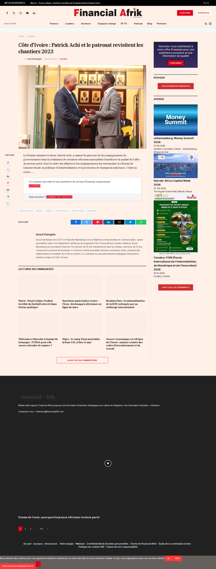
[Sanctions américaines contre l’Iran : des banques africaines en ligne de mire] (82, 286)
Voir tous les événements (176, 287)
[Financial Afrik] (108, 13)
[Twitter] (8, 169)
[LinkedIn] (8, 176)
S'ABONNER (185, 13)
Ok (168, 558)
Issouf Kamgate (35, 59)
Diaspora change (107, 23)
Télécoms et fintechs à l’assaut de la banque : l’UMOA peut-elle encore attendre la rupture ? (38, 342)
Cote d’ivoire (62, 211)
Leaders (69, 23)
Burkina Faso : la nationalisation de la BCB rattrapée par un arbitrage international (125, 304)
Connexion (203, 13)
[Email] (8, 190)
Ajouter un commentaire (82, 360)
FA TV (124, 23)
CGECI (49, 211)
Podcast (138, 23)
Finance (54, 23)
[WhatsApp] (8, 203)
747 (41, 529)
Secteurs (86, 23)
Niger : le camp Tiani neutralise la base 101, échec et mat (81, 341)
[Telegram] (8, 196)
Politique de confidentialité (17, 566)
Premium (161, 23)
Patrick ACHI (78, 211)
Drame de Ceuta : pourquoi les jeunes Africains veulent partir (59, 517)
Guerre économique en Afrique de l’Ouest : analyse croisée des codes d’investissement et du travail (124, 344)
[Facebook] (8, 163)
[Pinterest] (8, 183)
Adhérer (34, 185)
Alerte (39, 211)
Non (177, 558)
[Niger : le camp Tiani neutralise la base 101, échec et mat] (82, 324)
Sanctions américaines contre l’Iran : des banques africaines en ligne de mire (81, 304)
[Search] (206, 23)
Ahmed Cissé (26, 211)
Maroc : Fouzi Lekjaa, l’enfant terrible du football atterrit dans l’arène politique (67, 3)
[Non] (38, 564)
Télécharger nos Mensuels (175, 86)
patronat (91, 211)
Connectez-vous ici (59, 196)
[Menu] (210, 23)
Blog (206, 3)
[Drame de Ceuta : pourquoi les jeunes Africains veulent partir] (108, 463)
